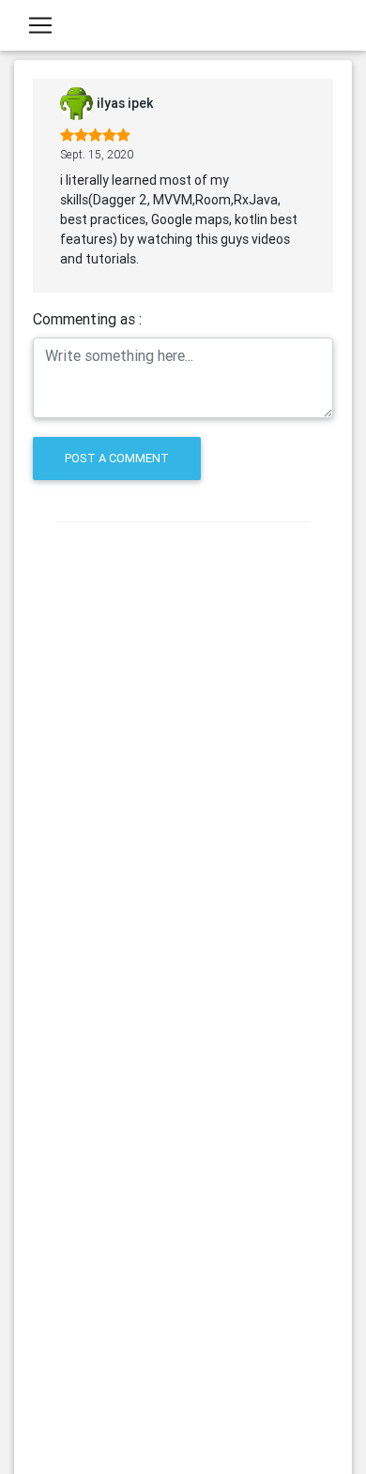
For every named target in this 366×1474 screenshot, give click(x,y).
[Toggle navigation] (40, 25)
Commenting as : (87, 318)
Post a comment (117, 458)
